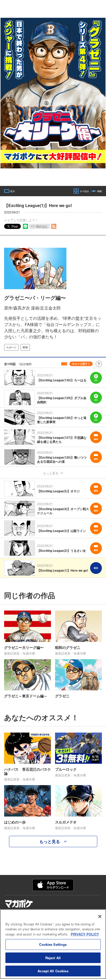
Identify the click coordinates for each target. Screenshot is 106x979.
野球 (25, 347)
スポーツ (11, 347)
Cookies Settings (53, 944)
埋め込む (42, 226)
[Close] (99, 916)
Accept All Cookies (53, 970)
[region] (53, 944)
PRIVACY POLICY (85, 934)
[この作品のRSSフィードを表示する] (53, 226)
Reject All (53, 957)
